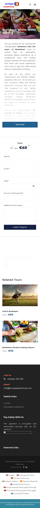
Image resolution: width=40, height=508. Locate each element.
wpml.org (18, 502)
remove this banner (28, 504)
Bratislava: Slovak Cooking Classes (18, 347)
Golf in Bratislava (10, 311)
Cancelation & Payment (14, 407)
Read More (20, 124)
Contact (7, 403)
